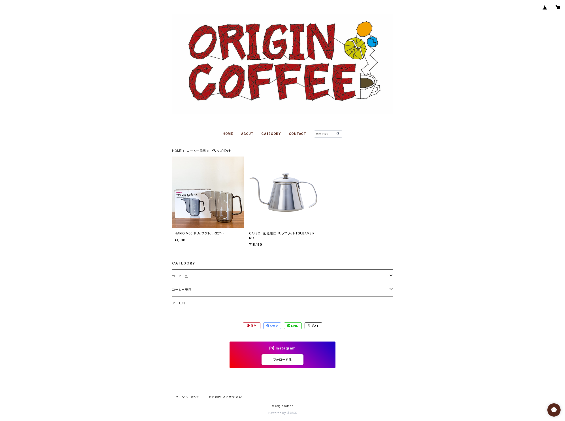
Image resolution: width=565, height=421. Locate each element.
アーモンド (179, 303)
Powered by (277, 413)
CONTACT (297, 134)
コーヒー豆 (180, 276)
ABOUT (247, 134)
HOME (228, 134)
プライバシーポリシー (189, 397)
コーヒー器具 (196, 151)
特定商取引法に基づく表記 (225, 397)
